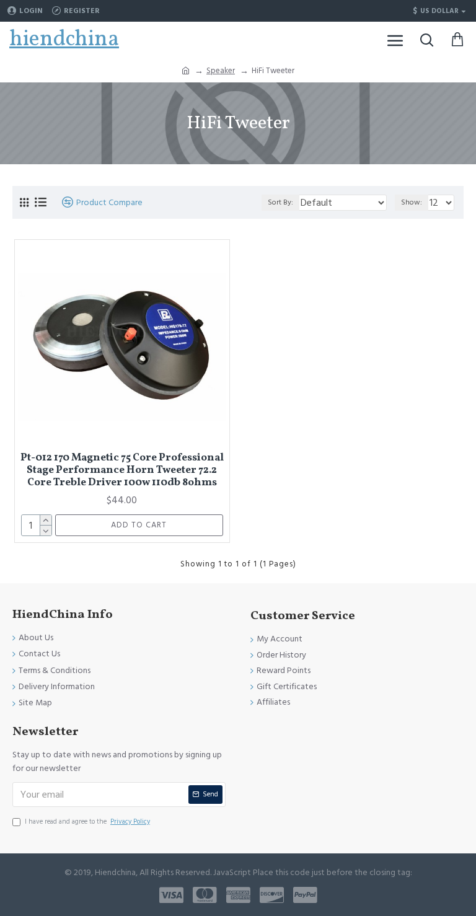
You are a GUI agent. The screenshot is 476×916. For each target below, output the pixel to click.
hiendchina (64, 39)
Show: (411, 202)
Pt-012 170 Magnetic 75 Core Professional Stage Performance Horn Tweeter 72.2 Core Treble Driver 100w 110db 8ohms (122, 471)
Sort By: (280, 202)
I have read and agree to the (87, 821)
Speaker (220, 70)
